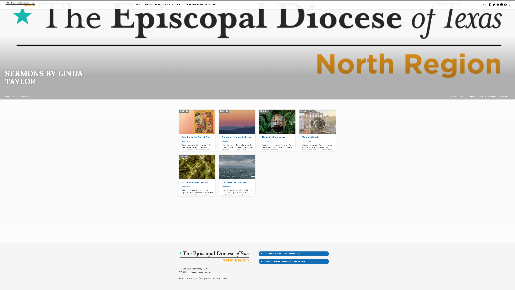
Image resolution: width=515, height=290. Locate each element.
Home (7, 96)
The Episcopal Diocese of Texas (200, 5)
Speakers (492, 96)
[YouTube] (497, 4)
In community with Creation (194, 182)
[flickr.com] (501, 4)
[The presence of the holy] (237, 167)
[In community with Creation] (197, 167)
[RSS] (508, 4)
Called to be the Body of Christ (196, 137)
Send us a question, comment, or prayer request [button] (284, 261)
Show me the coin (310, 137)
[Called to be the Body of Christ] (197, 122)
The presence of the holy (234, 182)
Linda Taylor (25, 96)
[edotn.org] (505, 4)
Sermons (15, 96)
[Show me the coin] (317, 122)
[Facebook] (490, 4)
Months (504, 96)
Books (482, 96)
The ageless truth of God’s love (237, 137)
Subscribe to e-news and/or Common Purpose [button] (283, 254)
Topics (462, 96)
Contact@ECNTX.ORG (201, 272)
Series (472, 96)
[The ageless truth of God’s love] (237, 122)
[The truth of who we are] (277, 122)
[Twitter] (494, 4)
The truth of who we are (273, 137)
